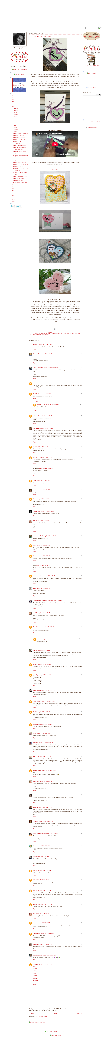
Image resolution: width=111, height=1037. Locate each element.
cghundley (35, 675)
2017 (13, 184)
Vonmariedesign (37, 690)
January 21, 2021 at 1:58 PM (45, 964)
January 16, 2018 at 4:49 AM (44, 489)
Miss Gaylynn (55, 169)
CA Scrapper (36, 781)
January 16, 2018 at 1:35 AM (48, 394)
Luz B (34, 480)
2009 (13, 201)
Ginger (34, 545)
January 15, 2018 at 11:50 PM (46, 353)
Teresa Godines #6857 (38, 833)
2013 (13, 193)
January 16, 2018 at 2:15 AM (46, 428)
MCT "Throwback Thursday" (20, 176)
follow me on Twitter (96, 122)
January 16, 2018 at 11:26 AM (49, 770)
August (15, 116)
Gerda (34, 846)
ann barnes (36, 457)
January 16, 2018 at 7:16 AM (55, 600)
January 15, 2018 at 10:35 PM (45, 344)
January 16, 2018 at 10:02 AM (43, 712)
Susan (34, 499)
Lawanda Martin (37, 576)
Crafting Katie (36, 511)
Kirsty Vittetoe (36, 795)
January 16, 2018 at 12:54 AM (51, 367)
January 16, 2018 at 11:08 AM (44, 756)
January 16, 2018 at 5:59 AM (43, 556)
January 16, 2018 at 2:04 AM (45, 416)
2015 (13, 188)
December (16, 108)
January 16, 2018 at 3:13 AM (46, 468)
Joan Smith (36, 428)
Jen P (34, 650)
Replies (36, 401)
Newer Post (31, 1013)
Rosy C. (35, 756)
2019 (13, 104)
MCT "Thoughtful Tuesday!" (20, 145)
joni (34, 520)
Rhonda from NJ (37, 770)
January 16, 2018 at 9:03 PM (47, 933)
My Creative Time (35, 334)
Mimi (34, 613)
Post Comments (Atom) (41, 1016)
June (15, 121)
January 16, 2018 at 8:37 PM (44, 922)
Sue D (34, 712)
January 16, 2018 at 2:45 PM (43, 846)
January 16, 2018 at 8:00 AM (52, 639)
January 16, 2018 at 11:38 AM (48, 795)
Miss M (35, 870)
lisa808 (34, 588)
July (15, 119)
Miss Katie (55, 209)
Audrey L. (35, 344)
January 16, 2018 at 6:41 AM (43, 588)
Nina (34, 879)
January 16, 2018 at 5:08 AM (43, 499)
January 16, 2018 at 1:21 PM (51, 833)
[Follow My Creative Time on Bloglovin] (91, 87)
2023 (13, 95)
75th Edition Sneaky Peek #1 (43, 333)
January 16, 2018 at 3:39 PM (42, 856)
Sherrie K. (35, 807)
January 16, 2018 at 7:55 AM (47, 626)
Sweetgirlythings (37, 394)
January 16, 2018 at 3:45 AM (43, 480)
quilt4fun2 (35, 742)
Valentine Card (44, 334)
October (16, 112)
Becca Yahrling (36, 627)
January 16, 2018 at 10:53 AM (46, 742)
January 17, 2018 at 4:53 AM (45, 944)
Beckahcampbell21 (37, 955)
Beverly (35, 664)
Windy (34, 733)
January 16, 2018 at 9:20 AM (45, 675)
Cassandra (35, 821)
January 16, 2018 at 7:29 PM (42, 913)
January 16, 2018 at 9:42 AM (48, 701)
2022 (13, 97)
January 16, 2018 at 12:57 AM (46, 383)
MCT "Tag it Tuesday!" (18, 135)
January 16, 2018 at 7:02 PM (44, 870)
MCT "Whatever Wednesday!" (20, 133)
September (16, 114)
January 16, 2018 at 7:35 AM (43, 613)
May (15, 123)
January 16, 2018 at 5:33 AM (42, 520)
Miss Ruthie (55, 268)
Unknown (35, 416)
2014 (13, 191)
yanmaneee (35, 964)
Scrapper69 (36, 354)
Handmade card (55, 333)
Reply (34, 349)
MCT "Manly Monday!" (19, 137)
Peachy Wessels (37, 701)
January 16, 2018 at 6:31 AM (48, 576)
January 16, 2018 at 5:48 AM (43, 545)
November (16, 110)
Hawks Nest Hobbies (38, 367)
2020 (13, 102)
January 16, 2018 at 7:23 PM (45, 904)
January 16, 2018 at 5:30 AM (47, 511)
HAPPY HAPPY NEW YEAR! (20, 182)
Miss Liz (55, 238)
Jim (34, 856)
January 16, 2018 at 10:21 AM (44, 733)
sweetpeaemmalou (37, 536)
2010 (13, 199)
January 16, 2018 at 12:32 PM (45, 807)
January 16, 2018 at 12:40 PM (46, 821)
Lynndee (35, 923)
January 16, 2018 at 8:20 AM (44, 664)
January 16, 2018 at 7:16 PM (44, 890)
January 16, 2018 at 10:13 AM (45, 724)
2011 (13, 197)
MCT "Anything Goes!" (19, 139)
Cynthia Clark (36, 933)
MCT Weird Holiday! (18, 180)
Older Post (79, 1013)
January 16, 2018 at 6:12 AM (43, 565)
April (15, 125)
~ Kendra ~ (36, 944)
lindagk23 (35, 904)
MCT (62, 333)
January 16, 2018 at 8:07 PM (52, 404)
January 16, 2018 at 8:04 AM (43, 650)
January (15, 131)
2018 (13, 106)
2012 (13, 195)
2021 (13, 99)
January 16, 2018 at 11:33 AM (47, 781)
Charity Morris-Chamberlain (40, 600)
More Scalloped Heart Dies (72, 333)
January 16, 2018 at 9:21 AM (48, 690)
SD (33, 446)
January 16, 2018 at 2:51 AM (45, 457)
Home (55, 1013)
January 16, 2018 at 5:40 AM (49, 536)
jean (34, 913)
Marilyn (35, 490)
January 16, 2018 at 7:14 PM (42, 879)
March (15, 127)
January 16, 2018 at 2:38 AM (41, 446)
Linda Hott (36, 383)
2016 (13, 186)
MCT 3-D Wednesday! (18, 178)
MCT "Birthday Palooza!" (19, 162)
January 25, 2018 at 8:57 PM (49, 955)
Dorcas (34, 556)
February (16, 129)
